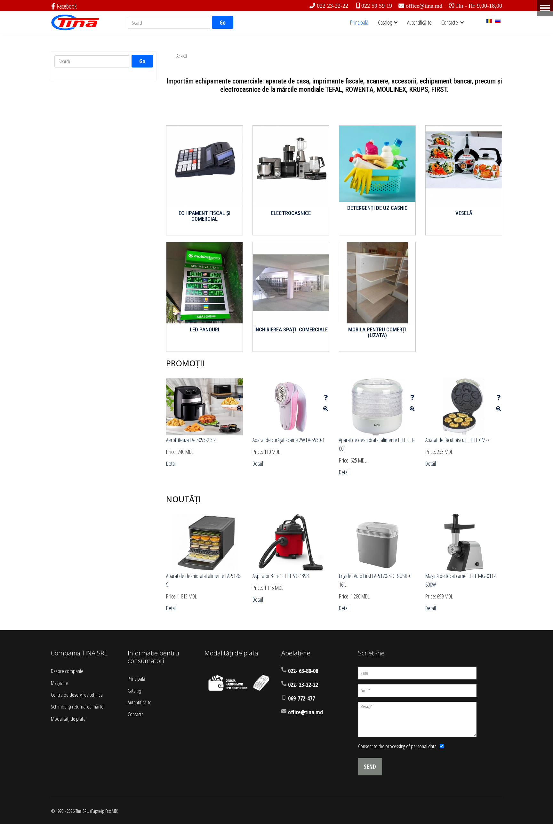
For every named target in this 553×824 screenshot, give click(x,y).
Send (370, 766)
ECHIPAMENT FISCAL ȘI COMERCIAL (204, 216)
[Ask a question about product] (239, 397)
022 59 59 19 (376, 6)
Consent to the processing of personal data (397, 746)
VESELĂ (463, 213)
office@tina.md (424, 6)
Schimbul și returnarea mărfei (77, 706)
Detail (171, 463)
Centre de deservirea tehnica (77, 694)
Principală (359, 22)
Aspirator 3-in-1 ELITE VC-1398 (280, 576)
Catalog (385, 22)
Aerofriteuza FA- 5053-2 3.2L (192, 440)
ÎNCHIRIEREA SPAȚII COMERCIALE (291, 329)
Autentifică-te (419, 22)
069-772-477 (301, 698)
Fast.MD (111, 811)
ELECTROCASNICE (291, 213)
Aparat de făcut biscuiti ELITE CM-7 (457, 440)
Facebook (67, 6)
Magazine (59, 682)
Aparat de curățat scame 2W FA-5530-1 (288, 440)
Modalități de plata (68, 718)
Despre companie (67, 671)
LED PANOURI (204, 329)
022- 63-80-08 (303, 671)
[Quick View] (239, 409)
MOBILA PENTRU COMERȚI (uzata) (377, 332)
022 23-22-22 (332, 6)
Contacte (449, 22)
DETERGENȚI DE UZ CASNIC (377, 208)
